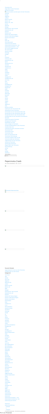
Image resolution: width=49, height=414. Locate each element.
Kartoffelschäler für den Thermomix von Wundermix (16, 116)
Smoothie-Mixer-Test (9, 127)
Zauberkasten (8, 393)
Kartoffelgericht (8, 331)
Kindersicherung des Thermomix (12, 119)
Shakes (6, 71)
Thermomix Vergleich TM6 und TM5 (12, 137)
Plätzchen (7, 25)
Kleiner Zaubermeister (10, 332)
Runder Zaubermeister (10, 374)
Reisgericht (7, 370)
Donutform (7, 309)
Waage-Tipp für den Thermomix (12, 145)
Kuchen (6, 24)
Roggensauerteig (8, 373)
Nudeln (6, 353)
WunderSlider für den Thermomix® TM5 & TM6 (15, 113)
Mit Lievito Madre (8, 49)
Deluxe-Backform (8, 306)
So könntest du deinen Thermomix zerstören (14, 128)
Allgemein (7, 16)
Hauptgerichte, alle (9, 78)
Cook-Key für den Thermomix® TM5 (12, 108)
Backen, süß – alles (9, 22)
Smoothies (7, 72)
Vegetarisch (7, 104)
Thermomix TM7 (8, 7)
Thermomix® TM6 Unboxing (11, 136)
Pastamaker (7, 361)
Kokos (6, 89)
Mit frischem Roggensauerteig (11, 48)
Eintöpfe (6, 54)
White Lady (7, 391)
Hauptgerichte (8, 77)
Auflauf (6, 284)
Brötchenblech (8, 300)
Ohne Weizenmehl (9, 42)
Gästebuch (7, 152)
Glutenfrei (7, 74)
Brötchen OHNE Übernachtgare (11, 36)
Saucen (6, 98)
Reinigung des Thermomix (10, 121)
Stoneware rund (8, 385)
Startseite (7, 13)
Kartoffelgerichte (8, 84)
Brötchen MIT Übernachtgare (11, 34)
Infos (6, 105)
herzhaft (7, 329)
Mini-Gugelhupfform (9, 344)
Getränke (7, 64)
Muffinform (7, 350)
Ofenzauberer (8, 358)
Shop (6, 149)
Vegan (6, 102)
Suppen (6, 101)
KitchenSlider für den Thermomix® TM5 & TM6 (15, 111)
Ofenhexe (7, 355)
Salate (6, 96)
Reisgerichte (7, 87)
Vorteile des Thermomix (10, 142)
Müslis (6, 61)
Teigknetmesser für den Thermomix (12, 140)
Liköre (6, 69)
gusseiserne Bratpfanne (10, 324)
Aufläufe (6, 18)
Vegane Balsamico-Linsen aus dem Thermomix (15, 270)
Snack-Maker (7, 382)
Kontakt (6, 151)
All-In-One (7, 80)
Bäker (6, 288)
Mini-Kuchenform (8, 347)
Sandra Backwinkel (11, 163)
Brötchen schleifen (9, 107)
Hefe (6, 327)
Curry (6, 305)
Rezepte (6, 15)
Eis (5, 55)
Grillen (6, 75)
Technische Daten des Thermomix (12, 139)
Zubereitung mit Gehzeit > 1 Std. (12, 46)
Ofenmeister (7, 356)
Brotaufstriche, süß (9, 30)
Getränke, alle (8, 66)
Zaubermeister (8, 394)
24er (6, 276)
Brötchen (7, 31)
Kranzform (7, 337)
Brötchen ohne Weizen (10, 37)
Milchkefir (7, 117)
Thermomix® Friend (9, 131)
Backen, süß (7, 21)
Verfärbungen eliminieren (10, 143)
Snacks (6, 99)
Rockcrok (7, 371)
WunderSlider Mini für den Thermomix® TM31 (15, 114)
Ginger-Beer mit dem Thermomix (12, 8)
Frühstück (7, 57)
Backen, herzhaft (8, 19)
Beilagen (7, 27)
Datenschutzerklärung (9, 405)
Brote (6, 39)
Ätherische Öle (8, 282)
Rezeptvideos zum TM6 (10, 122)
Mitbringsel (7, 93)
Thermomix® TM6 (9, 133)
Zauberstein (7, 396)
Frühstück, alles (8, 58)
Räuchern (7, 95)
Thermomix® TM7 (9, 130)
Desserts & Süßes (8, 51)
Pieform (6, 364)
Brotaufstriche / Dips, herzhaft (11, 28)
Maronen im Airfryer (9, 10)
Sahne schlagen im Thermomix (11, 124)
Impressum (7, 403)
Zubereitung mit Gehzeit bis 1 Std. (12, 45)
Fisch (6, 81)
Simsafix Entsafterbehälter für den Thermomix (15, 125)
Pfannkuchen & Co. (9, 63)
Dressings (7, 52)
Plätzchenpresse (8, 367)
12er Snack (7, 274)
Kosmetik (7, 90)
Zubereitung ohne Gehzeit (10, 43)
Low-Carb (7, 92)
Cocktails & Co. (8, 68)
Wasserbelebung (8, 146)
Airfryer (6, 148)
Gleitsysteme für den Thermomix (12, 110)
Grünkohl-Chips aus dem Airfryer (12, 271)
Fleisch (6, 83)
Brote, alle (7, 40)
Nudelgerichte (8, 86)
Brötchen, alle (8, 33)
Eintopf (6, 312)
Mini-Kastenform (8, 346)
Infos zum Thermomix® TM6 (11, 134)
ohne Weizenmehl (9, 359)
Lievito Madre (8, 340)
